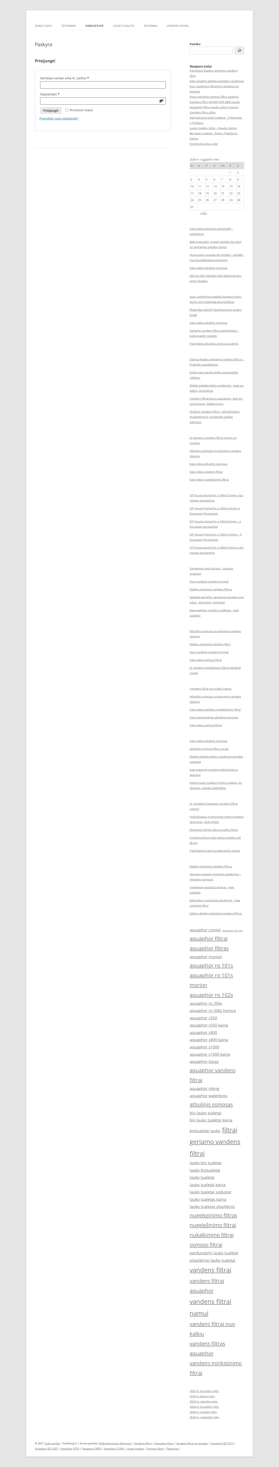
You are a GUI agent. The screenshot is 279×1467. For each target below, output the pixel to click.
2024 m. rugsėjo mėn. (203, 1412)
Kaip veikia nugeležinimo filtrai (209, 480)
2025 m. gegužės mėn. (204, 1401)
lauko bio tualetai (205, 1162)
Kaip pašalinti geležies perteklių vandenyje (217, 81)
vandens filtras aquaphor (207, 1348)
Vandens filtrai (178, 26)
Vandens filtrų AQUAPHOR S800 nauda (215, 102)
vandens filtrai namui (210, 1307)
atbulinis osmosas (211, 1104)
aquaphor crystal (205, 930)
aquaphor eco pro (232, 930)
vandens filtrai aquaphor (207, 1285)
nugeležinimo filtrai (213, 1225)
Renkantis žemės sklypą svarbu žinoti (214, 830)
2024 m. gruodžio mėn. (204, 1407)
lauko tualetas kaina (208, 1199)
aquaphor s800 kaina (209, 1039)
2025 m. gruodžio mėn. (204, 1391)
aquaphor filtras (209, 948)
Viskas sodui (43, 26)
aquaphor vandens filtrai (212, 1074)
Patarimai (150, 26)
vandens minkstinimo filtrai (216, 1367)
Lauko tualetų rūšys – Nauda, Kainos (213, 128)
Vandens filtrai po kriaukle (192, 1443)
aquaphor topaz (204, 1061)
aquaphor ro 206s (206, 1003)
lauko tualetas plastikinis (212, 1206)
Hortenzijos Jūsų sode (204, 144)
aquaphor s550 (203, 1018)
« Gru (203, 213)
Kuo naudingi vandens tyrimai (209, 581)
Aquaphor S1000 (114, 1448)
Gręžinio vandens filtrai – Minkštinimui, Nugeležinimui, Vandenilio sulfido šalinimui (215, 417)
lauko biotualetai (205, 1170)
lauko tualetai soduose (210, 1192)
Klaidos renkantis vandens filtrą (210, 644)
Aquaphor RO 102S (46, 1448)
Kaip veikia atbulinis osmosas (208, 268)
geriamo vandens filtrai (215, 1147)
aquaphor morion (206, 956)
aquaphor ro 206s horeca (213, 1010)
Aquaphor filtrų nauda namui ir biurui (214, 107)
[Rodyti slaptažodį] (161, 100)
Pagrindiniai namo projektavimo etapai (215, 851)
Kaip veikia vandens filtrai (206, 472)
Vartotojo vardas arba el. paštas (67, 78)
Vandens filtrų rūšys (203, 112)
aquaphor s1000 (204, 1047)
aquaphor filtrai (209, 938)
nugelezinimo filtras (213, 1215)
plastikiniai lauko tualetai (212, 1260)
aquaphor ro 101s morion (211, 980)
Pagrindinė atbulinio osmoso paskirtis (214, 344)
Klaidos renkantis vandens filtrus (211, 589)
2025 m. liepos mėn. (202, 1396)
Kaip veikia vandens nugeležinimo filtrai (215, 710)
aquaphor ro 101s (211, 965)
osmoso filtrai (206, 1244)
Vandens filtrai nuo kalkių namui (210, 689)
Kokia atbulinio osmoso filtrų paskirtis (214, 97)
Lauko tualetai (123, 26)
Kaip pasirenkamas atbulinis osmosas (214, 717)
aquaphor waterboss (209, 1095)
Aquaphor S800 (91, 1448)
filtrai (229, 1130)
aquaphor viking (204, 1088)
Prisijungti (50, 110)
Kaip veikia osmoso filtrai (206, 660)
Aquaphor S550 (70, 1448)
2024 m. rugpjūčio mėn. (205, 1417)
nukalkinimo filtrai (212, 1234)
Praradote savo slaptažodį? (58, 118)
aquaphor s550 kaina (209, 1025)
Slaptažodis (52, 94)
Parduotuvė (94, 26)
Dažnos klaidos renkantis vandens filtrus (216, 913)
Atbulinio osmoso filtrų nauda (209, 749)
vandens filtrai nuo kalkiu (212, 1328)
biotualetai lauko (205, 1130)
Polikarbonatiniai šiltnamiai (115, 1443)
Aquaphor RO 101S (222, 1443)
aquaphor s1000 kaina (210, 1054)
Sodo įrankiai (52, 1443)
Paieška (195, 44)
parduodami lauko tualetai (214, 1253)
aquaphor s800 (203, 1032)
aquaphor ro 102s (211, 994)
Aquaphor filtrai (164, 1443)
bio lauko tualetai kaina (211, 1120)
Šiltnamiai (69, 26)
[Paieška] (239, 50)
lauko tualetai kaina (207, 1184)
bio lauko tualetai (205, 1112)
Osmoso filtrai (155, 1448)
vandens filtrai (210, 1270)
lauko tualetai (202, 1177)
